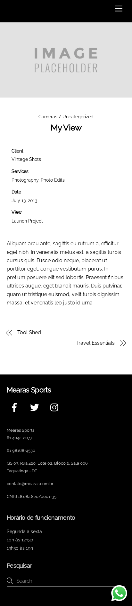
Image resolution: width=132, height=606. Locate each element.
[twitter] (36, 407)
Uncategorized (78, 116)
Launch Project (27, 221)
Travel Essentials (95, 343)
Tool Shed (29, 332)
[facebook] (15, 407)
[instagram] (56, 407)
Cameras (47, 116)
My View (66, 127)
